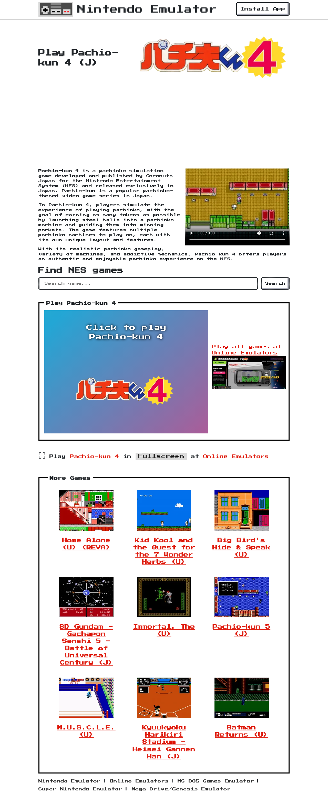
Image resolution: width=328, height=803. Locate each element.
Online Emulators (236, 456)
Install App (262, 9)
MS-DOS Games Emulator (216, 781)
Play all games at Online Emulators (247, 350)
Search (275, 283)
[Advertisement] (164, 130)
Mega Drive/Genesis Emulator (181, 789)
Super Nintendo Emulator (80, 789)
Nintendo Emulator (69, 781)
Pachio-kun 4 (94, 456)
